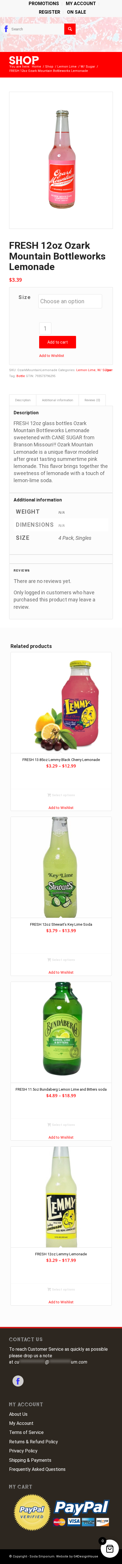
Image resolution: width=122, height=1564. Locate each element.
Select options (63, 795)
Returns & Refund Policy (33, 1441)
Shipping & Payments (30, 1460)
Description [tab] (23, 400)
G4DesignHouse (85, 1556)
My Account (21, 1423)
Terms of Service (26, 1432)
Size (24, 297)
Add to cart (57, 342)
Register (49, 12)
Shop (24, 60)
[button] (51, 356)
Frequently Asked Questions (37, 1469)
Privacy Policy (23, 1451)
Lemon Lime (86, 370)
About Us (18, 1414)
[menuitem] (44, 4)
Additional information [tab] (57, 400)
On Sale (76, 12)
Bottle (20, 376)
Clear (109, 370)
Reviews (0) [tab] (92, 400)
